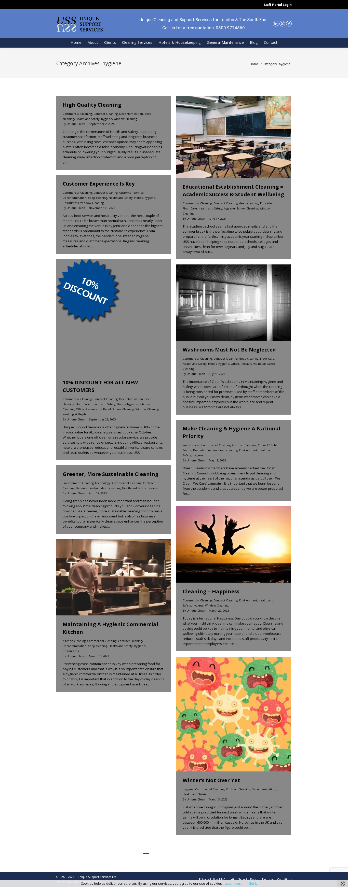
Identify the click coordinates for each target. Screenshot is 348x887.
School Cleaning (247, 208)
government (191, 445)
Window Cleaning (125, 119)
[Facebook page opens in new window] (289, 23)
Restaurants (71, 203)
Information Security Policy (239, 879)
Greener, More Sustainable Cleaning (110, 474)
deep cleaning (249, 203)
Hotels (138, 198)
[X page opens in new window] (282, 23)
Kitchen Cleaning (74, 641)
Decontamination (131, 114)
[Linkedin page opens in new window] (275, 23)
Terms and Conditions (277, 879)
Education (267, 203)
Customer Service (131, 192)
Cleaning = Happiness (211, 591)
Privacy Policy (208, 879)
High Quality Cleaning (92, 104)
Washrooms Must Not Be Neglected (229, 349)
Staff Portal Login (278, 5)
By (74, 124)
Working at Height (75, 414)
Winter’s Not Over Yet (211, 780)
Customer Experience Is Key (99, 183)
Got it (253, 883)
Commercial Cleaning (77, 114)
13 (201, 850)
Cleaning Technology (96, 483)
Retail (107, 409)
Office (80, 409)
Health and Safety (88, 119)
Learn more (234, 883)
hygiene (106, 119)
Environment (248, 450)
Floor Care (190, 208)
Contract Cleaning (105, 114)
